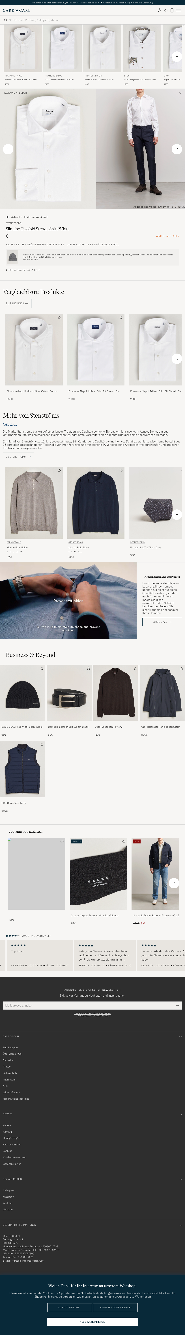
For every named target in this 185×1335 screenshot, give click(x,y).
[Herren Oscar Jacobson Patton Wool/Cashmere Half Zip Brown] (115, 693)
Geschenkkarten (12, 1163)
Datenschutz (10, 1073)
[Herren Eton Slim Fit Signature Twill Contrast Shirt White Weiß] (142, 48)
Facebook (8, 1196)
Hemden (22, 93)
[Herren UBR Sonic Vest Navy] (22, 769)
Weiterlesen (143, 1296)
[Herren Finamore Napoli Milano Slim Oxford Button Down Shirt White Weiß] (23, 48)
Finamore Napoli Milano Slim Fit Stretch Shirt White (94, 391)
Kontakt (7, 1131)
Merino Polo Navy (78, 547)
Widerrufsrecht (11, 1092)
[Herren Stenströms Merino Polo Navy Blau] (95, 503)
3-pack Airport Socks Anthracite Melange (94, 915)
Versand (7, 1125)
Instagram (8, 1190)
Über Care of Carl (13, 1053)
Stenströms (14, 223)
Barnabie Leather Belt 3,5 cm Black (68, 726)
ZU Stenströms (16, 457)
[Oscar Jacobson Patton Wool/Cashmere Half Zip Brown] (115, 723)
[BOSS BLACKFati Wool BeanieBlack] (22, 723)
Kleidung (9, 93)
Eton (126, 76)
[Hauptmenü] (178, 10)
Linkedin (8, 1209)
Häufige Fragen (11, 1138)
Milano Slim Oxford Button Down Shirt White (21, 79)
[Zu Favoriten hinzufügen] (59, 318)
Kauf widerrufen (12, 1144)
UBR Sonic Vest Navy (13, 803)
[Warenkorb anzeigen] (172, 10)
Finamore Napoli (14, 76)
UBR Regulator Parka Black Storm (160, 726)
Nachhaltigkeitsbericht (16, 1098)
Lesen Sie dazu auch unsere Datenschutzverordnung (92, 1014)
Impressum (9, 1079)
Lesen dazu (160, 622)
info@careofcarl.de (33, 1260)
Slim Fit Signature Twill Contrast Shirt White (140, 79)
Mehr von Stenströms (31, 415)
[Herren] (36, 874)
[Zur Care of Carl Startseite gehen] (16, 10)
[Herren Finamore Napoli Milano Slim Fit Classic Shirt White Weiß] (102, 48)
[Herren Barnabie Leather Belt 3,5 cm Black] (69, 693)
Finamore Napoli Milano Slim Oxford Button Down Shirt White (32, 391)
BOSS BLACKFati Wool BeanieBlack (22, 726)
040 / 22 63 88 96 (22, 1257)
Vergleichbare (33, 292)
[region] (92, 955)
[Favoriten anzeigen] (166, 10)
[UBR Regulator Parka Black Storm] (162, 723)
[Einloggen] (159, 10)
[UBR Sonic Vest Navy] (22, 799)
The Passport (10, 1047)
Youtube (7, 1203)
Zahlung (7, 1150)
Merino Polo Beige (17, 547)
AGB (5, 1086)
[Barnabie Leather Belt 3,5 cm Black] (69, 723)
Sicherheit (8, 1060)
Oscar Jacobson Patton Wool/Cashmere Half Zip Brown (113, 727)
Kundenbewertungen (14, 1157)
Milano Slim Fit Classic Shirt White (99, 79)
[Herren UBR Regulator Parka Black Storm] (162, 693)
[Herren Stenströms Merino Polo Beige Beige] (34, 503)
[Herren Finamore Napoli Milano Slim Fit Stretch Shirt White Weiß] (62, 48)
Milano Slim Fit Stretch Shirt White (59, 79)
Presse (6, 1066)
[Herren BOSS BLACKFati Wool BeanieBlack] (22, 693)
